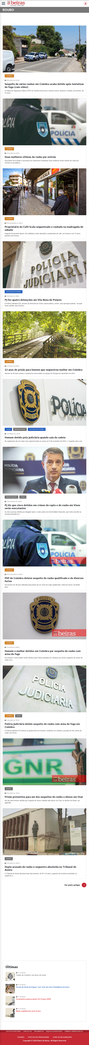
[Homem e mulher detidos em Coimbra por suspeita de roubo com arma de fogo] (44, 628)
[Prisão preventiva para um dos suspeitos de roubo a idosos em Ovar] (44, 772)
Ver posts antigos (72, 885)
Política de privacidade (38, 1037)
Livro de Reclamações (62, 1037)
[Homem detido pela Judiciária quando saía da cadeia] (44, 411)
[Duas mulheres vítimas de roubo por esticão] (44, 132)
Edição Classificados (54, 1031)
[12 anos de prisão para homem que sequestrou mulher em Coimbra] (44, 343)
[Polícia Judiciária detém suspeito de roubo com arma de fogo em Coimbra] (44, 701)
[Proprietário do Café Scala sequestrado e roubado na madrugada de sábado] (44, 203)
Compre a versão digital (74, 1031)
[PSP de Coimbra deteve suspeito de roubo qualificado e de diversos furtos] (44, 555)
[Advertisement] (44, 912)
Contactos (27, 1031)
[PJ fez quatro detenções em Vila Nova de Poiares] (44, 275)
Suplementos (39, 1031)
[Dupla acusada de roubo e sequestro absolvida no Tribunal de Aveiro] (44, 843)
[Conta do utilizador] (85, 3)
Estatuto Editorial (13, 1031)
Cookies (20, 1037)
